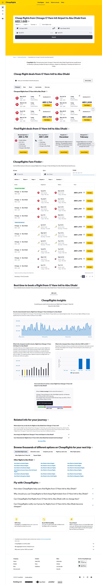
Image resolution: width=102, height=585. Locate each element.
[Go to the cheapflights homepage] (12, 2)
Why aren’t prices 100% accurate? (24, 549)
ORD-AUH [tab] (53, 293)
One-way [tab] (47, 87)
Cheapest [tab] (17, 87)
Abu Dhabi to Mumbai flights (21, 473)
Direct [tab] (30, 87)
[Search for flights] (3, 7)
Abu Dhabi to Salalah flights (21, 463)
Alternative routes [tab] (35, 451)
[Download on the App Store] (82, 565)
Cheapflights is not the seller (22, 543)
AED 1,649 (21, 21)
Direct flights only (46, 24)
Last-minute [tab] (38, 87)
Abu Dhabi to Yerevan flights (48, 465)
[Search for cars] (3, 10)
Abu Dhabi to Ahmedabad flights (75, 467)
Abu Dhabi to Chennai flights (48, 470)
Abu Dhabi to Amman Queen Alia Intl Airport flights (25, 470)
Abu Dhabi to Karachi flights (74, 473)
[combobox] (18, 24)
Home (14, 57)
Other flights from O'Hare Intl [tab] (22, 455)
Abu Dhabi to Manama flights (48, 467)
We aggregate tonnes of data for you (24, 546)
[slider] (95, 175)
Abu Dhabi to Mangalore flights (75, 476)
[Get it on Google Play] (82, 561)
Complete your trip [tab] (48, 451)
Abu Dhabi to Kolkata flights (48, 473)
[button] (2, 2)
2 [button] (86, 276)
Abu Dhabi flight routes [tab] (21, 451)
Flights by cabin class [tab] (61, 451)
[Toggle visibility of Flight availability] (75, 372)
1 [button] (83, 276)
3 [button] (89, 276)
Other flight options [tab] (75, 451)
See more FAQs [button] (42, 441)
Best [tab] (24, 87)
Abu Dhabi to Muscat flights (21, 465)
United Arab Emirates (22, 57)
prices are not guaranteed (45, 539)
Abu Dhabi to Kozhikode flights (22, 467)
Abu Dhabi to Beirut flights (47, 463)
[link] (23, 152)
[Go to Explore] (3, 14)
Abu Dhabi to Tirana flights (74, 465)
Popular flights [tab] (37, 455)
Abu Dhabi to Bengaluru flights (22, 476)
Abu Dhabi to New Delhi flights (49, 476)
